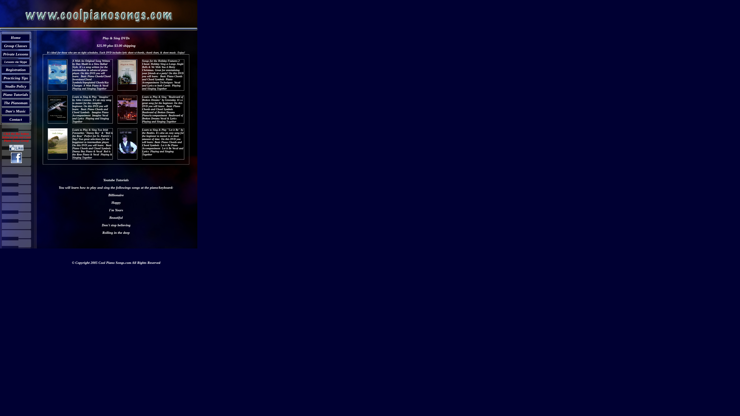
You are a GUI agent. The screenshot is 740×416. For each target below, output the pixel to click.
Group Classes (15, 46)
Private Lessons (15, 54)
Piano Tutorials (15, 94)
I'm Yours (116, 210)
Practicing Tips (15, 78)
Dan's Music (15, 111)
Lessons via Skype (15, 62)
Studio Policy (15, 86)
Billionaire (116, 195)
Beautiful (116, 218)
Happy (116, 203)
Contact (15, 119)
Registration (16, 70)
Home (16, 37)
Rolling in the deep (116, 233)
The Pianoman (16, 103)
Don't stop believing (116, 225)
